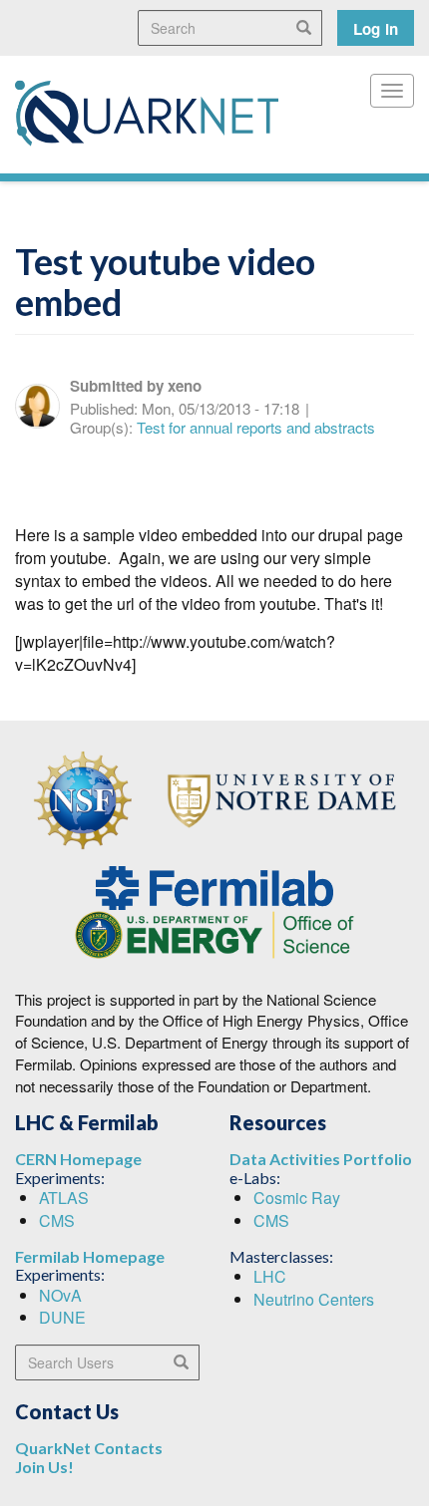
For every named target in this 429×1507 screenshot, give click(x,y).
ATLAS (64, 1197)
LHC (269, 1276)
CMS (57, 1220)
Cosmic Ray (296, 1197)
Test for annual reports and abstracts (256, 427)
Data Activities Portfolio (320, 1158)
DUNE (62, 1317)
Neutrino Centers (313, 1299)
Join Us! (44, 1466)
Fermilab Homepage (90, 1256)
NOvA (60, 1295)
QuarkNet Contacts (89, 1447)
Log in (375, 29)
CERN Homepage (78, 1158)
